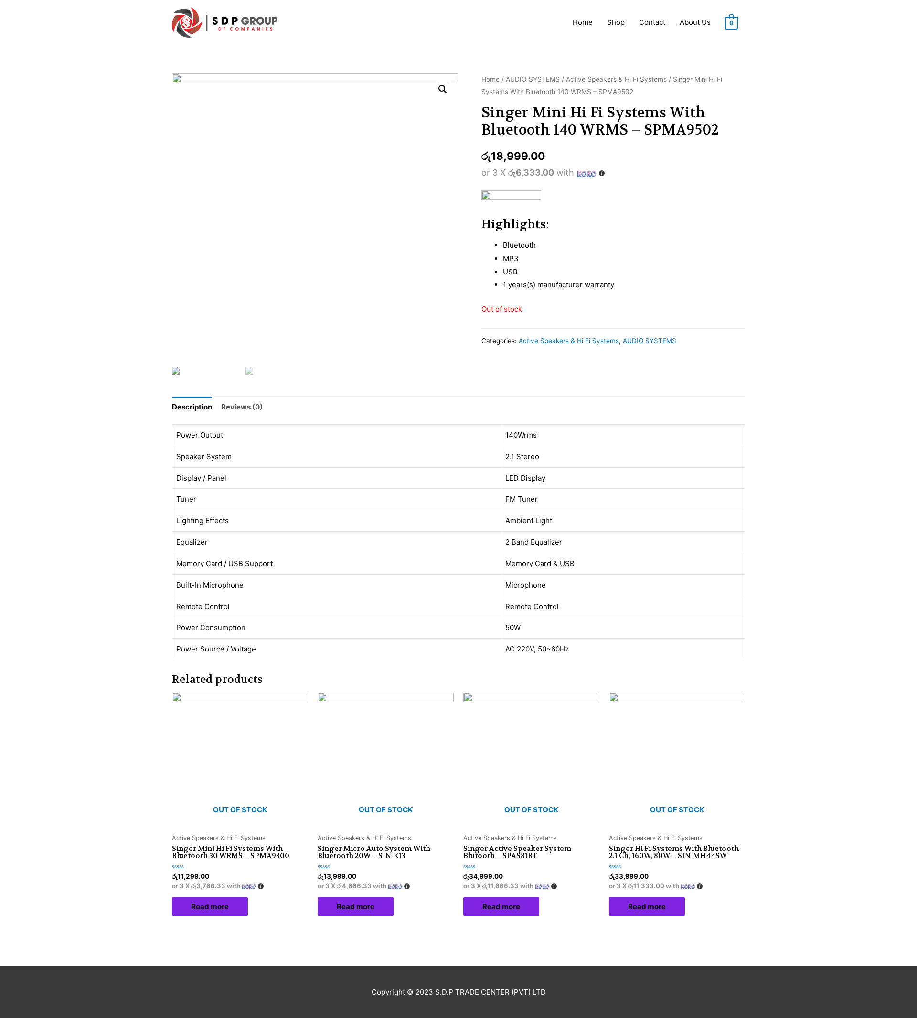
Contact (652, 22)
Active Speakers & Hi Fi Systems (616, 79)
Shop (616, 22)
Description (192, 406)
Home (583, 22)
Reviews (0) (242, 406)
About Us (695, 22)
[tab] (192, 407)
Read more (210, 906)
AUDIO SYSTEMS (533, 79)
